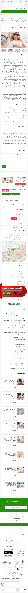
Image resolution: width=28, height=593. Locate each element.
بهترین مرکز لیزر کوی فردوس (20, 339)
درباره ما (22, 537)
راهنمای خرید (21, 551)
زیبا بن (24, 315)
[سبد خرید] (3, 16)
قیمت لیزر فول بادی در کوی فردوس (19, 365)
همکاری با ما (10, 539)
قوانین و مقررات (21, 539)
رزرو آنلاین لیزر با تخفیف (8, 332)
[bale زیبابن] (5, 550)
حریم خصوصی (21, 540)
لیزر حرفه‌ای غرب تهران (21, 327)
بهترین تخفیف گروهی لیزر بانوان (19, 358)
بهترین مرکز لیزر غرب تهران (20, 320)
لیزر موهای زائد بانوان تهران (9, 320)
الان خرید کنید (11, 194)
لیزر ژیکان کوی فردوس (10, 318)
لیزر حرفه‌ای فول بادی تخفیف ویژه (19, 361)
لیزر (24, 313)
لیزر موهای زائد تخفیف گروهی (11, 325)
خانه (26, 18)
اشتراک (3, 507)
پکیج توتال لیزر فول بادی (20, 318)
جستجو (14, 11)
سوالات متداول (21, 555)
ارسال (4, 166)
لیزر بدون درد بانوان (21, 325)
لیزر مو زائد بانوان (13, 18)
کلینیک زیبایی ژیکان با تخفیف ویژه (18, 346)
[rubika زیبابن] (7, 550)
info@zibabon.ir (12, 521)
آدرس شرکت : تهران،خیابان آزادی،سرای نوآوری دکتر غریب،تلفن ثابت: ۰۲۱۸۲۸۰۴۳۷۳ (13, 517)
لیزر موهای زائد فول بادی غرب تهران (18, 334)
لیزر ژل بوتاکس (21, 18)
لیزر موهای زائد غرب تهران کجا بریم (19, 356)
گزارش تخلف (14, 218)
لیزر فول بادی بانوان (5, 18)
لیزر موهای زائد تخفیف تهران (16, 315)
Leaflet (23, 261)
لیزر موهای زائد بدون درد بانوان (19, 351)
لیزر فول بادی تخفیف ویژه (12, 322)
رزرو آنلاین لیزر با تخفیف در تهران (19, 353)
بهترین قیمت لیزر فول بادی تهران (10, 330)
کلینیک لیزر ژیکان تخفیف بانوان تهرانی (18, 368)
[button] (13, 250)
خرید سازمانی (21, 549)
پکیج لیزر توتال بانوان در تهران (19, 337)
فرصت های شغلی (9, 542)
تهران (11, 313)
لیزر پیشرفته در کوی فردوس (20, 332)
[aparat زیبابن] (9, 550)
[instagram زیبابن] (11, 550)
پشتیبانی (11, 537)
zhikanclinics (16, 227)
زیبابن (7, 313)
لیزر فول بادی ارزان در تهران (20, 349)
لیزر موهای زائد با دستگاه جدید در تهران (18, 363)
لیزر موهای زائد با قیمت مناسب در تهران (18, 341)
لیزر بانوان (16, 313)
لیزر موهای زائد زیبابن (21, 330)
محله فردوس (23, 28)
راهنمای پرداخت (21, 553)
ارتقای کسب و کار (9, 540)
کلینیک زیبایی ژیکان (11, 327)
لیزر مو (20, 313)
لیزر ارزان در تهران (22, 322)
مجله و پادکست (21, 542)
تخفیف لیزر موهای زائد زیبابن (20, 344)
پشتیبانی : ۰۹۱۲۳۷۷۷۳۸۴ (14, 514)
